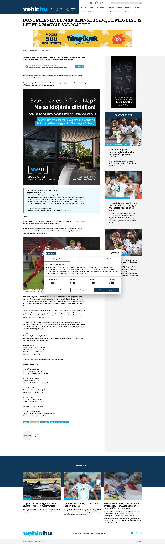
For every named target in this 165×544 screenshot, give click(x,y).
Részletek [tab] (83, 259)
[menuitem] (83, 8)
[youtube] (91, 2)
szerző (37, 434)
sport (25, 422)
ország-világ (34, 422)
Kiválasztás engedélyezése (83, 290)
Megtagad (58, 290)
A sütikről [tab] (108, 259)
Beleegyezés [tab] (56, 259)
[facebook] (96, 2)
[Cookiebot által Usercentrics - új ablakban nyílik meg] (111, 253)
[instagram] (101, 2)
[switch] (72, 283)
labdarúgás (44, 422)
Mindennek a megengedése (107, 290)
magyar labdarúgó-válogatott (59, 422)
